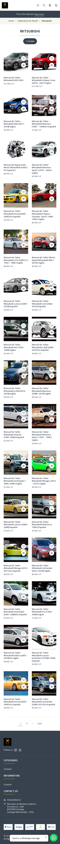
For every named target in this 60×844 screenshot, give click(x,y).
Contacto (8, 769)
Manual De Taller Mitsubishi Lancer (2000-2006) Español (16, 524)
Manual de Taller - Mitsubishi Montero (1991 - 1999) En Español (44, 124)
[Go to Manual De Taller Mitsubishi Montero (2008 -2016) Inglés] (44, 372)
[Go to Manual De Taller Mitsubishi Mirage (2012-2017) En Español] (16, 550)
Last (40, 723)
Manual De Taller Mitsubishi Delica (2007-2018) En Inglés (15, 655)
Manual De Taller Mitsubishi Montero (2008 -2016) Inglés (41, 391)
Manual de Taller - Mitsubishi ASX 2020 (13, 79)
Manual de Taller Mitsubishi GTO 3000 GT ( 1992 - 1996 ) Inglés (16, 260)
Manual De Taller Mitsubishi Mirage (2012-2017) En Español (16, 568)
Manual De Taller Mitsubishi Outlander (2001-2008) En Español (15, 612)
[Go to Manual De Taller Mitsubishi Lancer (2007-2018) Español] (16, 285)
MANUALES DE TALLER (28, 21)
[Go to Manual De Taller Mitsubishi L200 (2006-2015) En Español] (44, 329)
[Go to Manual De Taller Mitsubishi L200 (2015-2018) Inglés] (16, 372)
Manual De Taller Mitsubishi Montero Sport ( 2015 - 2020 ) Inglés (42, 168)
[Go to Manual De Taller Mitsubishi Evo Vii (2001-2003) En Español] (16, 683)
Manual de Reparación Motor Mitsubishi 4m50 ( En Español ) (15, 167)
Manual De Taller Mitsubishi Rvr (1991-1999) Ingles (14, 347)
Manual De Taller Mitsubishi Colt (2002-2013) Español (42, 303)
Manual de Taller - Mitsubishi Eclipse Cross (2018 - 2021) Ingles (43, 80)
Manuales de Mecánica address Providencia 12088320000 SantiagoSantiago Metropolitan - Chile (21, 808)
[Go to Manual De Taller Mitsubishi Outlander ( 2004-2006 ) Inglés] (16, 462)
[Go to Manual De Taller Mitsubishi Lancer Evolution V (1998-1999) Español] (44, 637)
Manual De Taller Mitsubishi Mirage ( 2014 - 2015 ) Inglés (44, 481)
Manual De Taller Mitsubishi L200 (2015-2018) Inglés (15, 391)
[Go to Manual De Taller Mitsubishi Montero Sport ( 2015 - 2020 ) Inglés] (44, 149)
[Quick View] (23, 65)
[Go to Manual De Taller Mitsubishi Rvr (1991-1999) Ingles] (16, 329)
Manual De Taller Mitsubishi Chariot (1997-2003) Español (14, 434)
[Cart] (56, 5)
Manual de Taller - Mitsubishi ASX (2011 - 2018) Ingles (14, 124)
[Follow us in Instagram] (15, 750)
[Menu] (38, 5)
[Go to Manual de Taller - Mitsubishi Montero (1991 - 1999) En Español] (44, 105)
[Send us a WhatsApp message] (54, 838)
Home (11, 21)
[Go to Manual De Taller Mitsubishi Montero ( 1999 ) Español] (44, 506)
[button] (30, 41)
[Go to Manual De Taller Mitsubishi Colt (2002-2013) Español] (44, 285)
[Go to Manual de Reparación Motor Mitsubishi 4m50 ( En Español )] (16, 149)
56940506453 (14, 799)
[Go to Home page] (5, 5)
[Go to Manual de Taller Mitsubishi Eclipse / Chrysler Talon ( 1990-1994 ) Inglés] (44, 195)
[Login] (50, 5)
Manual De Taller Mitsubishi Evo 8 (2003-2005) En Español (15, 214)
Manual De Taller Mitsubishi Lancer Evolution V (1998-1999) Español (43, 656)
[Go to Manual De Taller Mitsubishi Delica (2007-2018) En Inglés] (16, 637)
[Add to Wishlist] (23, 58)
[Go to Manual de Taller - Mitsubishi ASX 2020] (16, 62)
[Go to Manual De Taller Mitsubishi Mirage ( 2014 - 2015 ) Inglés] (44, 462)
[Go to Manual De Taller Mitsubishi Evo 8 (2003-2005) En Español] (16, 195)
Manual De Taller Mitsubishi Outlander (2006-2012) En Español (43, 702)
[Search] (44, 5)
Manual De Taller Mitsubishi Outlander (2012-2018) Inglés (42, 568)
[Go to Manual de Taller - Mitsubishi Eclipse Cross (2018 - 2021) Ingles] (44, 62)
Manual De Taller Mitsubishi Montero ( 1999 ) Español (42, 524)
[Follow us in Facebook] (20, 750)
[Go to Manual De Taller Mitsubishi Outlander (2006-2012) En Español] (44, 683)
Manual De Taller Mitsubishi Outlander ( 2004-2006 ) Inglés (14, 481)
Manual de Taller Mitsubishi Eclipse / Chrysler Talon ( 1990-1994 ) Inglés (43, 215)
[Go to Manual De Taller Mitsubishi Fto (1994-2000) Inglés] (44, 593)
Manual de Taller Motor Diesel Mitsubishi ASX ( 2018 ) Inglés (43, 260)
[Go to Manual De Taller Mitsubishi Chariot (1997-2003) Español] (16, 416)
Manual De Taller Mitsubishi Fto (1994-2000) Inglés (42, 612)
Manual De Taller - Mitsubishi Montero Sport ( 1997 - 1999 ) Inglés (42, 436)
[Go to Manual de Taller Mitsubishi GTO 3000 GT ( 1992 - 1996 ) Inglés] (16, 242)
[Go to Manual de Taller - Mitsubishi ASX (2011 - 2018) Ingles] (16, 105)
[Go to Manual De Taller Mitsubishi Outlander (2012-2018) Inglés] (44, 550)
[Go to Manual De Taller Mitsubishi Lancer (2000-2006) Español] (16, 506)
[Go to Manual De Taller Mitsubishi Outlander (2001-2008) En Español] (16, 593)
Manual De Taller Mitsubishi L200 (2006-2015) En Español (43, 347)
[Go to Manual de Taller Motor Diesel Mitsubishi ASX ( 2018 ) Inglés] (44, 242)
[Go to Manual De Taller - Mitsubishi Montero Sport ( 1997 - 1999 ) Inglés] (44, 416)
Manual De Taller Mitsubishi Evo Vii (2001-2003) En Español (15, 702)
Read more (39, 14)
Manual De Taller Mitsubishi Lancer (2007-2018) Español (16, 303)
